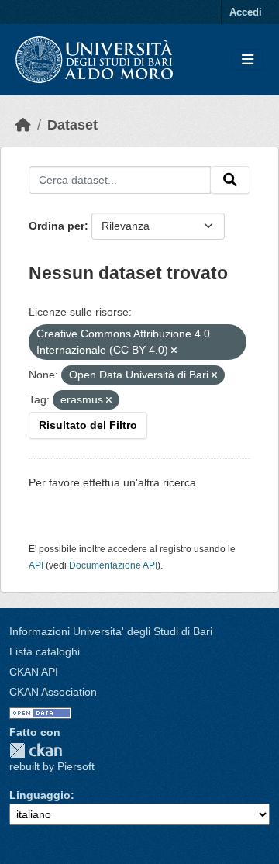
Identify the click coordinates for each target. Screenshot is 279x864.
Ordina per (56, 225)
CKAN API (33, 671)
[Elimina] (174, 350)
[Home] (23, 125)
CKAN (35, 750)
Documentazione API (113, 565)
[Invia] (230, 180)
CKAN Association (53, 692)
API (36, 565)
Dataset (72, 125)
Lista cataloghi (44, 651)
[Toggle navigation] (248, 60)
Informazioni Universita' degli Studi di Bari (110, 631)
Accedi (245, 12)
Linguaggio (40, 795)
